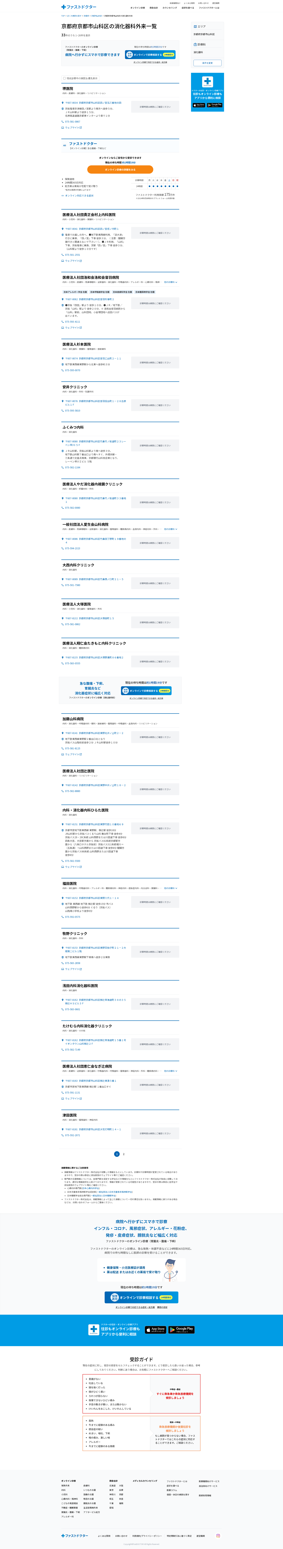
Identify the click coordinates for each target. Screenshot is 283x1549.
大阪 (121, 1485)
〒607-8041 (92, 228)
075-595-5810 (72, 410)
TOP (63, 15)
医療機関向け (175, 3)
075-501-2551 (72, 254)
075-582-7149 (72, 1049)
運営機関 (215, 3)
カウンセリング (170, 7)
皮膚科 (86, 1485)
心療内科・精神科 (69, 1498)
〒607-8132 (89, 618)
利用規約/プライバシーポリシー (147, 1535)
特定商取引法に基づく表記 (179, 1535)
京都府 (86, 15)
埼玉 (111, 1498)
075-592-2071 (72, 1135)
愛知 (111, 1507)
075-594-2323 (72, 548)
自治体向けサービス (208, 1485)
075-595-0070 (72, 370)
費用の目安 (162, 1307)
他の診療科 (169, 282)
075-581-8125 (72, 748)
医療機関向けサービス (209, 1481)
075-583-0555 (72, 663)
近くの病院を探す (74, 15)
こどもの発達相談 (69, 1503)
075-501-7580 (72, 585)
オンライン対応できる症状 (79, 195)
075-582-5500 (72, 861)
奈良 (121, 1498)
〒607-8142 (95, 785)
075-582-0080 (72, 507)
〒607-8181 (93, 1129)
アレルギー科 (67, 1516)
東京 (111, 1489)
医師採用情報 (205, 1495)
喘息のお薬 (88, 1498)
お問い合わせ (203, 3)
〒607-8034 (93, 102)
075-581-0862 (72, 624)
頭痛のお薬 (88, 1494)
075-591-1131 (72, 1092)
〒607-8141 (94, 733)
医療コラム (172, 1490)
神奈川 (112, 1494)
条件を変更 (207, 62)
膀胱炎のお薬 (89, 1503)
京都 (121, 1494)
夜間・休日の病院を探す (178, 1494)
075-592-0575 (72, 917)
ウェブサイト (72, 127)
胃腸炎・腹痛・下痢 (70, 1512)
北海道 (112, 1485)
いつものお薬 (89, 1489)
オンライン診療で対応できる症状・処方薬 (150, 62)
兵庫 (121, 1489)
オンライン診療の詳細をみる (120, 169)
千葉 (111, 1503)
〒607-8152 (92, 898)
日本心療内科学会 (90, 1188)
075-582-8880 (72, 791)
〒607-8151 (94, 824)
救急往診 (154, 7)
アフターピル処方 (91, 1512)
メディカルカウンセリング (145, 1480)
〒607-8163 (91, 1080)
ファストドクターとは (209, 7)
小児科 (64, 1494)
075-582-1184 (72, 467)
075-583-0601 (72, 1009)
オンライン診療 (137, 7)
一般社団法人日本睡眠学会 (103, 1195)
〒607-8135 (94, 657)
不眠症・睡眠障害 (69, 1507)
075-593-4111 (72, 321)
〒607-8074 (93, 358)
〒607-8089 (94, 579)
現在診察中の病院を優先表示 (82, 78)
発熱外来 (65, 1485)
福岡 (121, 1503)
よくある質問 (189, 3)
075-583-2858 (72, 963)
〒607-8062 (89, 299)
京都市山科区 (96, 15)
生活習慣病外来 (90, 1507)
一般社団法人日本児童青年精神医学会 (114, 1191)
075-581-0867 (72, 121)
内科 (63, 1489)
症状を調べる (188, 7)
